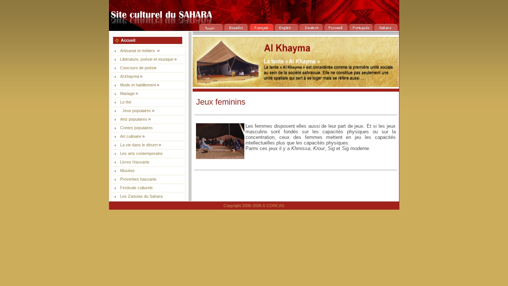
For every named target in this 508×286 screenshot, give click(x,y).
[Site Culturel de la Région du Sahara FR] (254, 21)
